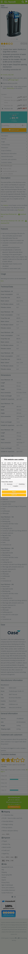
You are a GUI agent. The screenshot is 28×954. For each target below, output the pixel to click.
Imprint (11, 481)
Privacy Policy (4, 481)
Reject (14, 492)
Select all (14, 495)
